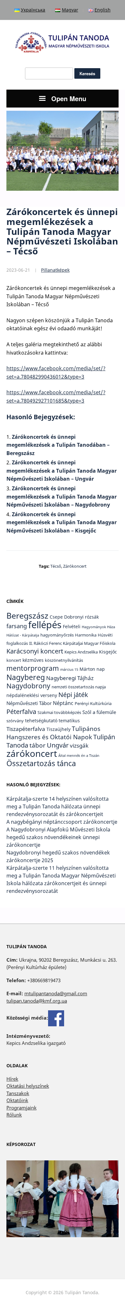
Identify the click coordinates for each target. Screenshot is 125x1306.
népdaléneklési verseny (31, 695)
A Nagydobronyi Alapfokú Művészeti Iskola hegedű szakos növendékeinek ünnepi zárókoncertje (58, 837)
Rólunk (14, 1114)
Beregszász (27, 615)
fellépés (45, 624)
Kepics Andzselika (81, 652)
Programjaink (21, 1107)
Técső (55, 566)
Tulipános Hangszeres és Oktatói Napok (53, 733)
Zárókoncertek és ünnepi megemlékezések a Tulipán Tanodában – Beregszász (58, 445)
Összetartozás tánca (41, 763)
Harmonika (85, 635)
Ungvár (58, 745)
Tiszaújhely (58, 729)
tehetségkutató (41, 720)
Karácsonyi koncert (34, 651)
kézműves (33, 660)
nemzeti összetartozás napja (79, 687)
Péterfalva (21, 711)
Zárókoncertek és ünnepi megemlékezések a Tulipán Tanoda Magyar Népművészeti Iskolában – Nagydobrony (61, 496)
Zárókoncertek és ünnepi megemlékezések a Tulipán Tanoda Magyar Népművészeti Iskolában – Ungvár (61, 470)
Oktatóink (17, 1100)
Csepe (56, 617)
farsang (16, 626)
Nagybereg (25, 677)
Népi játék (73, 694)
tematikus (69, 720)
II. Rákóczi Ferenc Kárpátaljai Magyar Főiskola (72, 643)
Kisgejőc (108, 652)
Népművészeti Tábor (29, 703)
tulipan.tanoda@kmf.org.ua (36, 1001)
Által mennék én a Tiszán (78, 755)
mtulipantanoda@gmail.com (55, 993)
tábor (37, 745)
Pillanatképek (55, 270)
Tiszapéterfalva (25, 729)
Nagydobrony (28, 685)
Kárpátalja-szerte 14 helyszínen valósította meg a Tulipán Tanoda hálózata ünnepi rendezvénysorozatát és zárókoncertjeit (57, 806)
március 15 (69, 669)
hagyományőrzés (57, 635)
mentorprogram (32, 668)
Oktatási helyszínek (27, 1086)
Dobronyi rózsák (81, 617)
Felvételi (71, 626)
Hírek (12, 1079)
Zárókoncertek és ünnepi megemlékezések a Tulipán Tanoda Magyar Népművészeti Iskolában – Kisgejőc (61, 522)
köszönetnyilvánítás (64, 660)
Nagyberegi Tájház (70, 678)
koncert (13, 660)
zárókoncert (75, 566)
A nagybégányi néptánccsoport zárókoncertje (61, 821)
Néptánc (63, 703)
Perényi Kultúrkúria (93, 703)
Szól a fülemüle (99, 712)
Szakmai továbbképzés (59, 712)
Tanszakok (17, 1093)
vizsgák (79, 745)
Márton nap (92, 669)
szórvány (15, 721)
